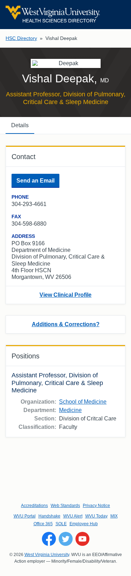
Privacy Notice (96, 505)
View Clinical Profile (65, 295)
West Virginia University (46, 554)
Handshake (49, 516)
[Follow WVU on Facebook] (49, 539)
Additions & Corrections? (66, 324)
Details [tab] (20, 125)
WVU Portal (25, 516)
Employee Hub (84, 523)
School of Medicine (83, 402)
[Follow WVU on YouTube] (82, 539)
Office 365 (43, 523)
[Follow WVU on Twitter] (66, 539)
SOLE (61, 523)
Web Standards (65, 505)
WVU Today (96, 516)
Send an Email (35, 181)
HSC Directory (21, 38)
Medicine (70, 410)
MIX (114, 516)
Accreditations (34, 505)
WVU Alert (72, 516)
